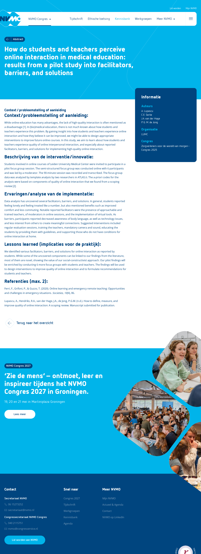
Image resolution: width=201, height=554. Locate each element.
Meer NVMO (164, 18)
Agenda (68, 523)
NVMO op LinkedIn (113, 517)
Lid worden (175, 8)
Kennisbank (122, 18)
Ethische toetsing (99, 18)
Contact (107, 511)
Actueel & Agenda (112, 505)
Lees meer (20, 414)
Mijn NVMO (191, 8)
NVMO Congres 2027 (18, 365)
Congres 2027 (72, 498)
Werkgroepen (143, 18)
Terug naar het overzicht (34, 323)
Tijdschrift (76, 18)
